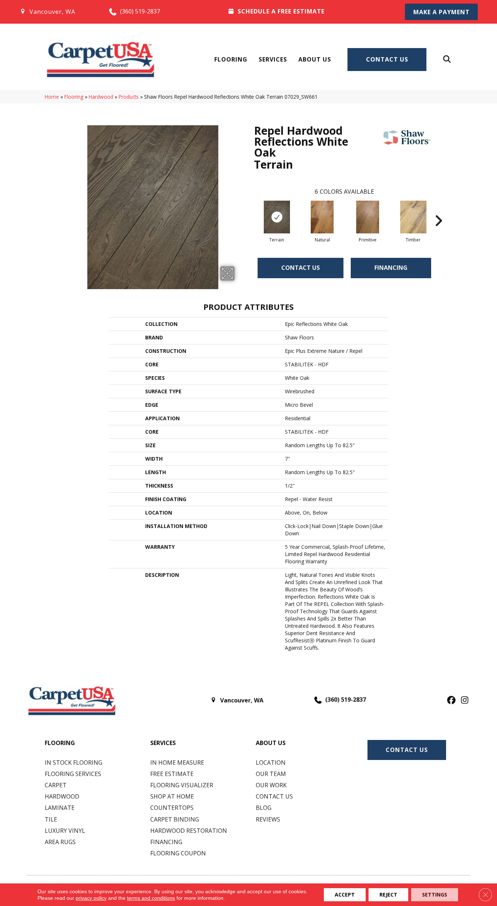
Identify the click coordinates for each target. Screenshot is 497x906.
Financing (390, 268)
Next (438, 209)
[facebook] (450, 700)
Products (129, 96)
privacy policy (91, 898)
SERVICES (163, 743)
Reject (388, 894)
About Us (314, 59)
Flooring (230, 59)
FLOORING (60, 743)
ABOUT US (271, 743)
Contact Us (387, 59)
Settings (434, 894)
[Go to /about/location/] (57, 11)
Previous (250, 209)
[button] (441, 12)
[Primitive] (367, 217)
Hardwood (101, 96)
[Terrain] (277, 217)
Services (273, 59)
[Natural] (322, 217)
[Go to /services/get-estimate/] (307, 11)
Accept (345, 894)
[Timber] (413, 217)
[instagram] (463, 700)
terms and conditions (151, 898)
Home (52, 96)
